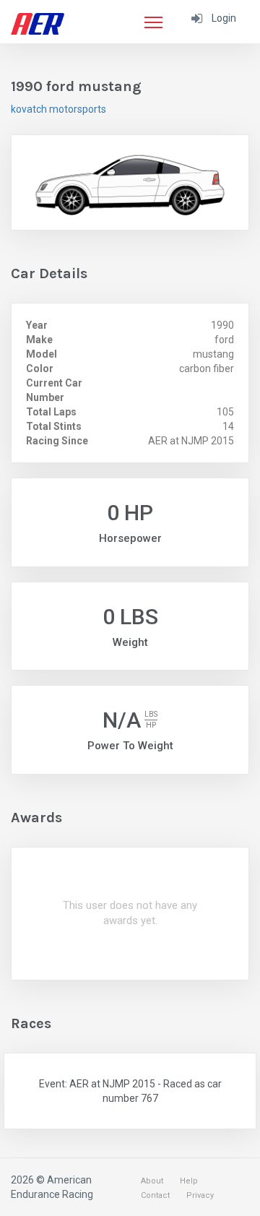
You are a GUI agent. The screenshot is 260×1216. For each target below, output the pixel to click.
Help (189, 1181)
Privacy (200, 1195)
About (152, 1181)
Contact (155, 1195)
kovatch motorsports (58, 109)
